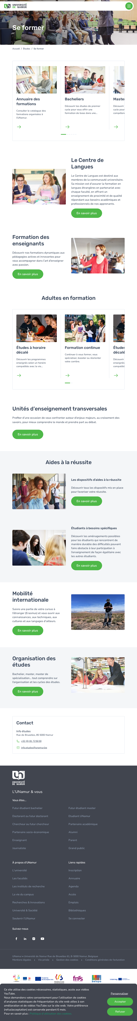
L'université (19, 870)
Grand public (76, 848)
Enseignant (19, 840)
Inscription (75, 870)
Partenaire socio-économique (30, 832)
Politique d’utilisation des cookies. (51, 1013)
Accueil (16, 48)
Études (26, 48)
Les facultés (19, 878)
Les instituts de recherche (28, 886)
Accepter (120, 1001)
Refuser (120, 1011)
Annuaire (74, 878)
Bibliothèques (77, 910)
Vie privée (43, 959)
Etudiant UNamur (79, 816)
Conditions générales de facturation (105, 959)
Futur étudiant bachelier (27, 808)
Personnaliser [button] (119, 993)
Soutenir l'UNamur (23, 918)
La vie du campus (23, 894)
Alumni (73, 832)
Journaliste (19, 848)
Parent (72, 840)
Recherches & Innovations (28, 902)
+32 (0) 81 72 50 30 (31, 741)
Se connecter (76, 918)
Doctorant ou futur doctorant (30, 816)
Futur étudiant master (82, 808)
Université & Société (24, 910)
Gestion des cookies (67, 959)
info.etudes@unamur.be (34, 747)
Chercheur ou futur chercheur (30, 824)
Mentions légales (21, 959)
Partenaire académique (83, 824)
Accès (72, 894)
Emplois (73, 902)
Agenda (73, 886)
